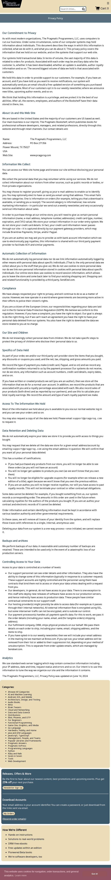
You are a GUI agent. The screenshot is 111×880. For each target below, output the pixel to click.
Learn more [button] (21, 875)
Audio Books (14, 702)
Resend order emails (14, 818)
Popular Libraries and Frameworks (24, 740)
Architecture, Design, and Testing (24, 699)
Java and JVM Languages (20, 733)
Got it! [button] (95, 874)
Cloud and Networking (18, 709)
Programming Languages (20, 748)
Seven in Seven (15, 756)
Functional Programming (20, 722)
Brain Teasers (14, 707)
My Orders (9, 813)
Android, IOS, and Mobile (20, 697)
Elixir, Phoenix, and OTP (19, 717)
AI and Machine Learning (20, 694)
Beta (10, 704)
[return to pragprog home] (11, 4)
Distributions (14, 715)
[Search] (83, 9)
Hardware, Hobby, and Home (22, 730)
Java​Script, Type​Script (18, 735)
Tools (10, 758)
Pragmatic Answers (17, 743)
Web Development (17, 761)
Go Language (14, 727)
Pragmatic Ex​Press (17, 745)
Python (11, 751)
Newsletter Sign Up (13, 787)
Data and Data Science (19, 712)
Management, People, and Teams (24, 738)
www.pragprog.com (40, 155)
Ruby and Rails (15, 753)
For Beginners (15, 720)
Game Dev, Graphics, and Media (23, 725)
